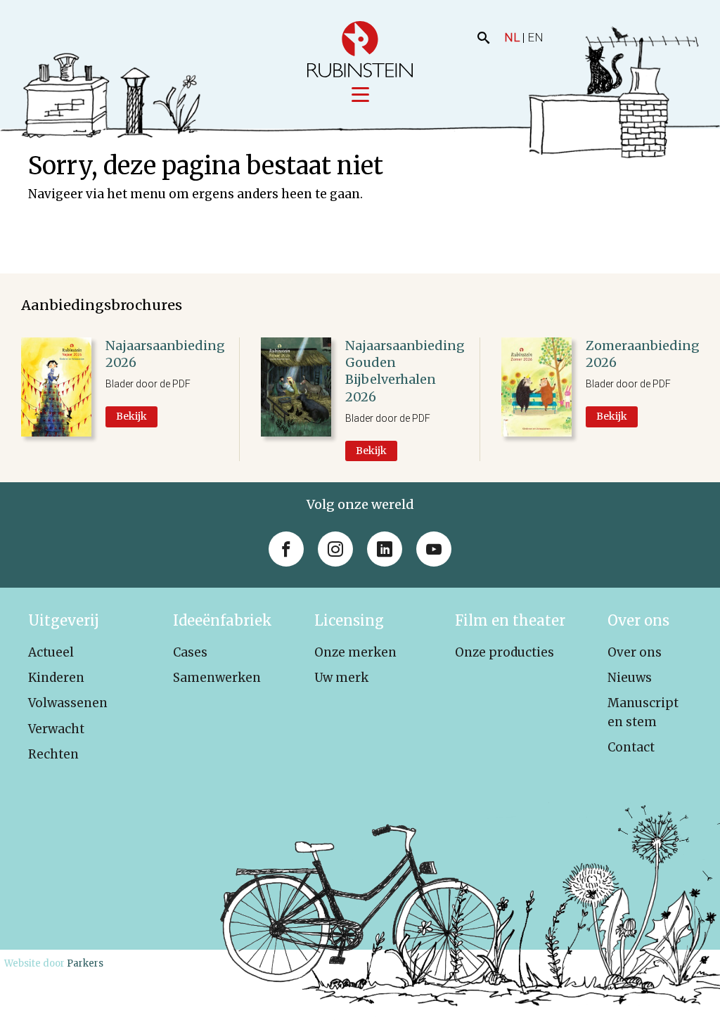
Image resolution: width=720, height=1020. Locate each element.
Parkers (85, 963)
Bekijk (131, 416)
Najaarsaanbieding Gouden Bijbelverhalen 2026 (405, 371)
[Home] (360, 49)
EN (535, 37)
